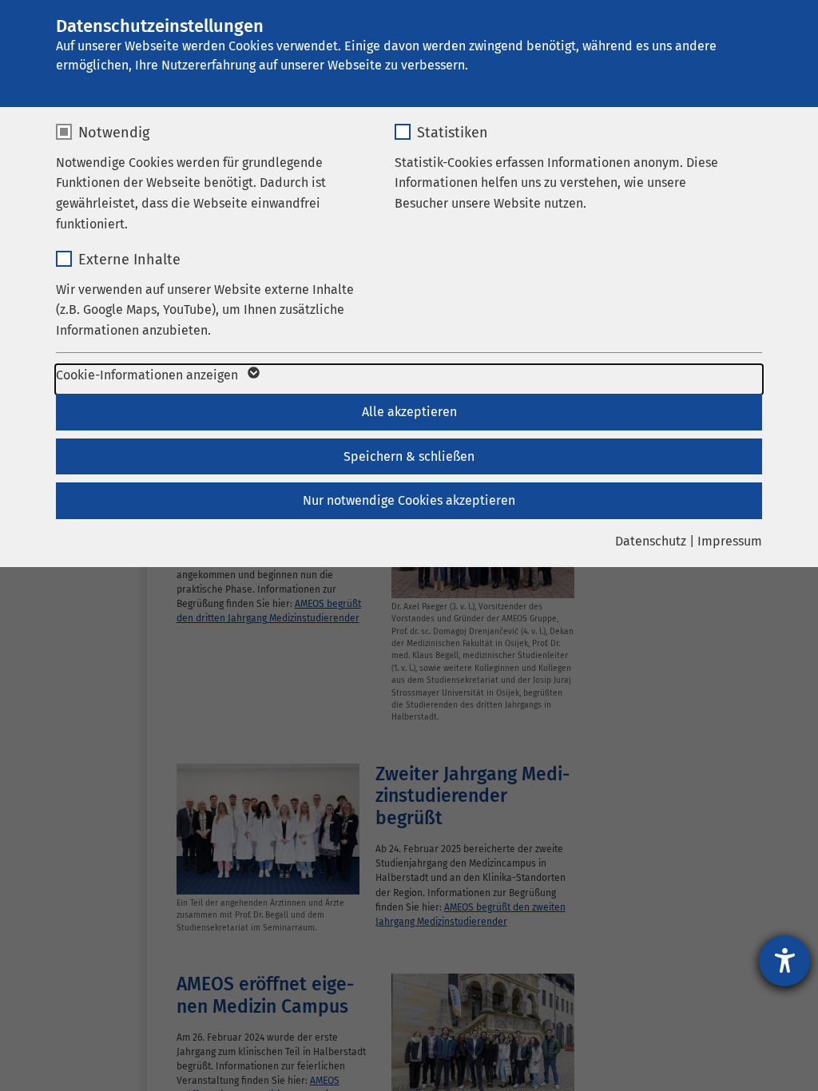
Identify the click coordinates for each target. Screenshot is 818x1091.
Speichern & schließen (409, 456)
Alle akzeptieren (409, 411)
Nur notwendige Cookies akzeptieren (409, 500)
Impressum (729, 541)
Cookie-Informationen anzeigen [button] (148, 375)
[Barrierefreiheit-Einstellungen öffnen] (784, 960)
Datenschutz (650, 541)
